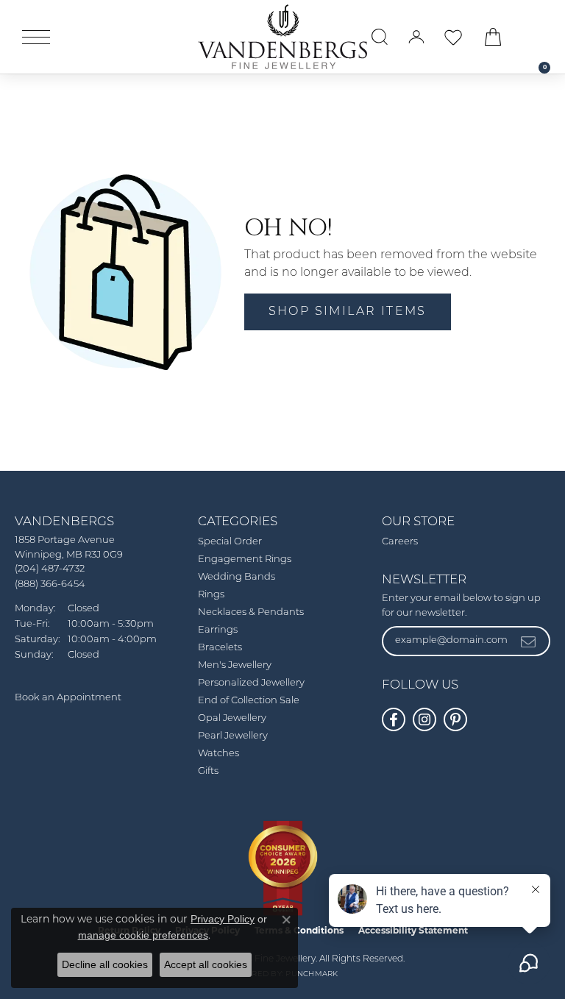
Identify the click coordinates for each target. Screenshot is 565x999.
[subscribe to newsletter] (529, 641)
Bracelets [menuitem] (220, 648)
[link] (537, 37)
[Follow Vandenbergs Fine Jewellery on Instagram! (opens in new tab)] (424, 719)
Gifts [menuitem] (208, 771)
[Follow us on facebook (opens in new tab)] (393, 719)
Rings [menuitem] (211, 595)
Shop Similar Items (348, 312)
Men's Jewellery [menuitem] (234, 665)
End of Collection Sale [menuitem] (248, 700)
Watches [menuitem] (218, 753)
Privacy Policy (223, 919)
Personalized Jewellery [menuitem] (251, 683)
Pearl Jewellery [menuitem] (233, 736)
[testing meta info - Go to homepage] (282, 36)
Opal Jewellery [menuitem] (232, 718)
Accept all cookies (205, 964)
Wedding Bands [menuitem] (236, 577)
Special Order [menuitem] (230, 542)
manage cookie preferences (143, 935)
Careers (400, 542)
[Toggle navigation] (36, 37)
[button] (379, 37)
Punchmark (311, 974)
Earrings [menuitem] (218, 630)
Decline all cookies (105, 964)
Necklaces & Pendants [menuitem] (251, 612)
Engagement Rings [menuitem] (244, 559)
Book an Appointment (68, 698)
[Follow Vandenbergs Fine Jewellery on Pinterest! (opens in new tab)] (455, 719)
